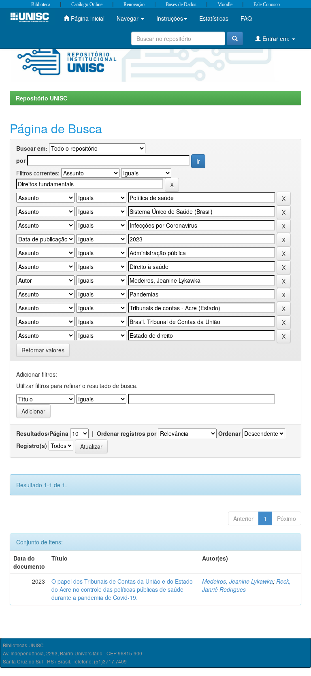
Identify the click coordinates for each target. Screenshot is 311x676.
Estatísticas (213, 18)
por (21, 160)
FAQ (246, 18)
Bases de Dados (181, 4)
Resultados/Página (42, 433)
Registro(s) (31, 445)
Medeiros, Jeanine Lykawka (237, 581)
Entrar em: (276, 38)
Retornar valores (42, 350)
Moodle (224, 4)
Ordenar (229, 433)
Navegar (128, 18)
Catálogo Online (86, 4)
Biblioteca (40, 4)
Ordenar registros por (126, 433)
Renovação (134, 4)
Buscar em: (31, 148)
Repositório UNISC (41, 98)
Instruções (169, 18)
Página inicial (86, 18)
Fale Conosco (266, 4)
